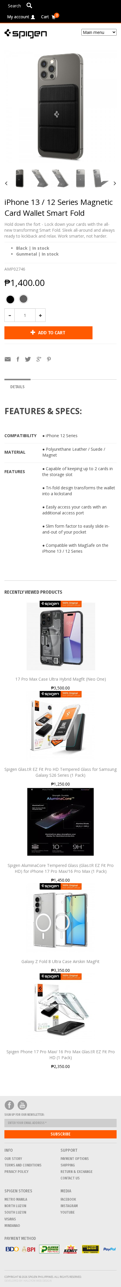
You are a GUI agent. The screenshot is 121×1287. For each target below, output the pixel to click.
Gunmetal (23, 300)
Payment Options (74, 1159)
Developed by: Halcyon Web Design (28, 1281)
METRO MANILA (15, 1199)
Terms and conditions (22, 1165)
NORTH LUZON (15, 1206)
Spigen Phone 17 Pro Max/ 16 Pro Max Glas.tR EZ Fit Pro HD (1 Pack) (60, 1054)
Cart (49, 15)
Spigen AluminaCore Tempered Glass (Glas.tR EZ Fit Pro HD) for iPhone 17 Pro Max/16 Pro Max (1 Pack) (61, 868)
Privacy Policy (16, 1172)
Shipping (67, 1165)
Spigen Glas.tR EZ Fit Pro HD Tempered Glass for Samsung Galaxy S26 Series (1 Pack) (60, 772)
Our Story (13, 1159)
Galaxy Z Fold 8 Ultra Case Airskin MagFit (60, 961)
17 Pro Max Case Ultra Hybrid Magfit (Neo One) (60, 679)
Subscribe (60, 1134)
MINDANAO (12, 1226)
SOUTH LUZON (15, 1212)
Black (10, 301)
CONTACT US (70, 1178)
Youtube (22, 1105)
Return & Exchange (76, 1172)
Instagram (69, 1206)
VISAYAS (10, 1219)
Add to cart (51, 333)
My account (18, 16)
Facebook (9, 1105)
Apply (29, 5)
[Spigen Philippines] (27, 34)
